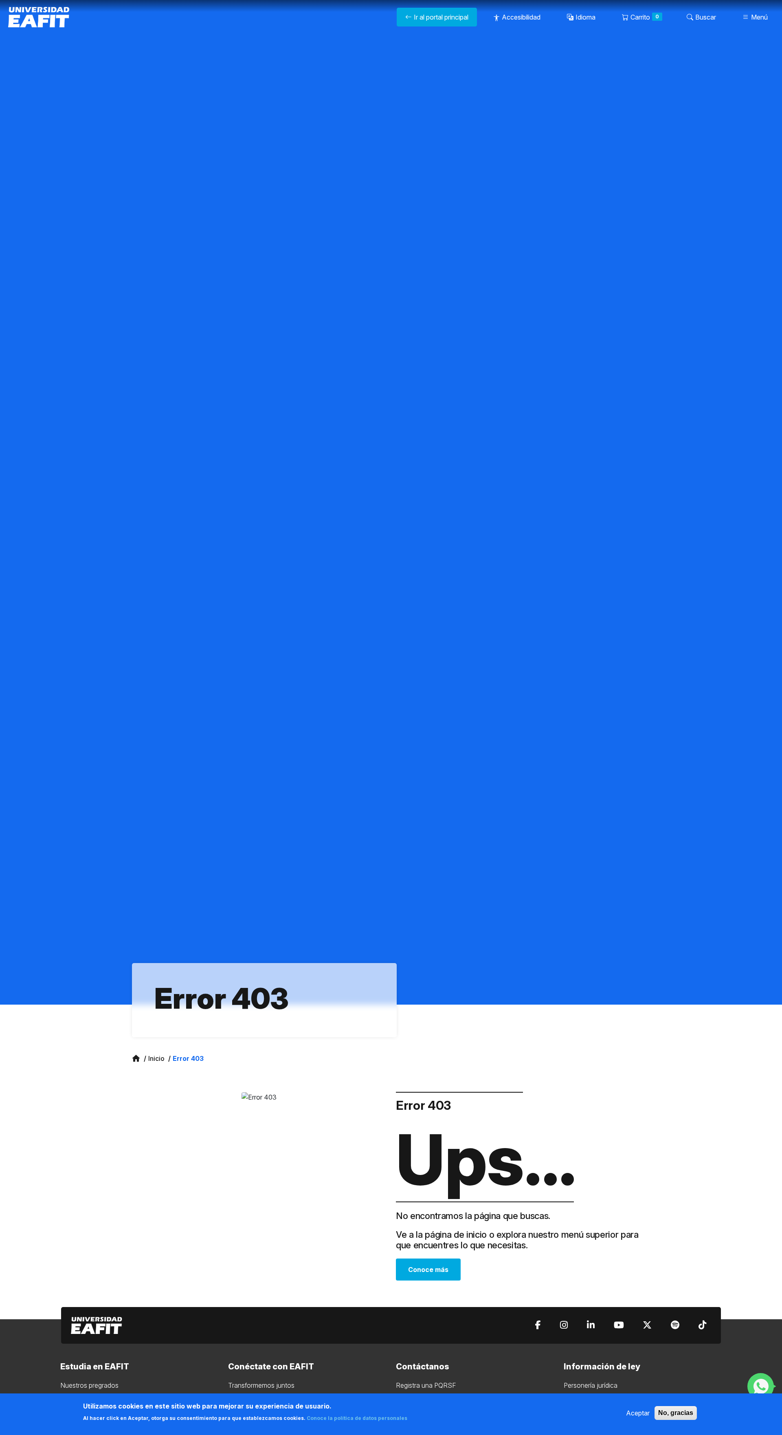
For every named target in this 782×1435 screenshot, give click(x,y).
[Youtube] (619, 1325)
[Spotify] (675, 1325)
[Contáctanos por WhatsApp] (761, 1386)
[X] (647, 1325)
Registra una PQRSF (426, 1385)
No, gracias (675, 1412)
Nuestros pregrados (89, 1385)
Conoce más (428, 1269)
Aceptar (638, 1413)
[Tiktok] (702, 1325)
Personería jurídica (590, 1385)
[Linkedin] (591, 1325)
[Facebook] (538, 1325)
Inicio (156, 1058)
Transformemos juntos (261, 1385)
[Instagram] (564, 1325)
